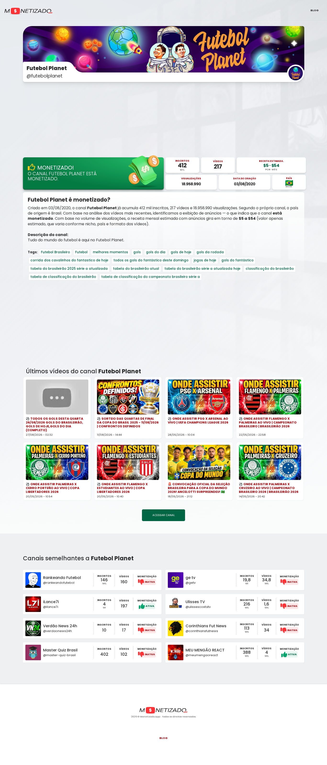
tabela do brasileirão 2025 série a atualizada (69, 268)
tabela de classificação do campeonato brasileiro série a (150, 277)
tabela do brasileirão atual (136, 268)
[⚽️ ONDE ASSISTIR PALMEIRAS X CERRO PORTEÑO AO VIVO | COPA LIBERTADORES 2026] (57, 462)
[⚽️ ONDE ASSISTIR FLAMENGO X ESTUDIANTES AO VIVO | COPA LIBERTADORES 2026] (128, 462)
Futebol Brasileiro (55, 252)
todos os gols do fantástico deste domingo (150, 260)
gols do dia (155, 252)
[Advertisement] (163, 120)
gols (137, 252)
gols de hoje (181, 252)
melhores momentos (110, 252)
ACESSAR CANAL (163, 515)
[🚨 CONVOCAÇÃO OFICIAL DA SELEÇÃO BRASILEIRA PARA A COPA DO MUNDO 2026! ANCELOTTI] (199, 462)
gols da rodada (210, 252)
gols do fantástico (237, 260)
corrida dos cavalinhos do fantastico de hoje (69, 260)
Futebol (81, 252)
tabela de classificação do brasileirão (63, 277)
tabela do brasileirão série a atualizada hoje (202, 268)
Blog (314, 10)
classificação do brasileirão (270, 268)
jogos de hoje (205, 260)
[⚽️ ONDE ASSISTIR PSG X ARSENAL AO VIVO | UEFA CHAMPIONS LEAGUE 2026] (199, 397)
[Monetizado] (28, 11)
